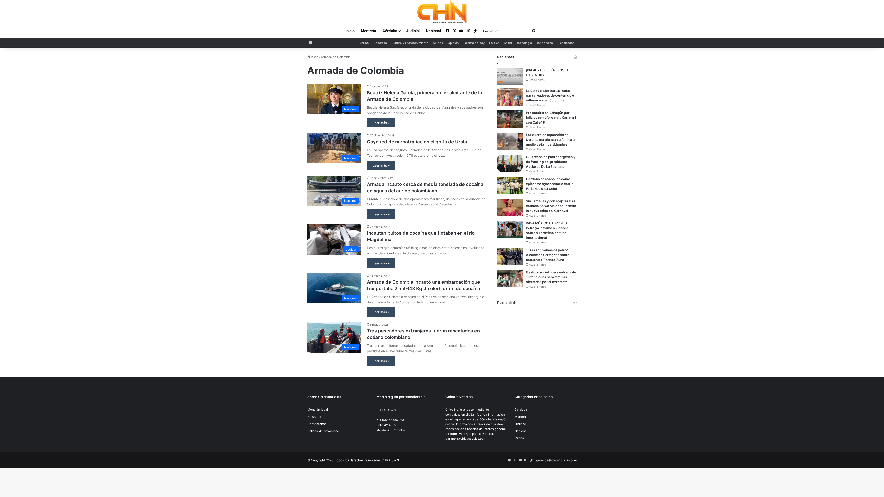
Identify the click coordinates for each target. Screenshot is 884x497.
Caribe (364, 43)
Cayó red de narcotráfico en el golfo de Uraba (417, 141)
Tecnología (524, 43)
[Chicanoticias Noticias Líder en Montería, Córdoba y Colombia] (442, 11)
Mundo (438, 43)
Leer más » (381, 123)
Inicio (350, 31)
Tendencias (544, 43)
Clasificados (565, 43)
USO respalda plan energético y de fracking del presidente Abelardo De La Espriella (550, 161)
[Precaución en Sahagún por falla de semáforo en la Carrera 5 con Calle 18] (510, 119)
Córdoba (390, 31)
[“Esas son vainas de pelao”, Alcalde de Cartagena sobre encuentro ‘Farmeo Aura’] (510, 256)
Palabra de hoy (474, 43)
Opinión (453, 43)
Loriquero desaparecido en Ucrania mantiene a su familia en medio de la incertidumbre (551, 139)
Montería (368, 31)
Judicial (413, 31)
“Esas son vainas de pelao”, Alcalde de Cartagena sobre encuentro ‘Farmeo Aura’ (547, 255)
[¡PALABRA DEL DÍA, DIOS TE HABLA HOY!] (510, 76)
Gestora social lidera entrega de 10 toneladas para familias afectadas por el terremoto (551, 277)
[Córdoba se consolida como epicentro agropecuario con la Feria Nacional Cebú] (510, 185)
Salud (508, 43)
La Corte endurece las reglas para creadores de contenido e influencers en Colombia (550, 95)
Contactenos (316, 424)
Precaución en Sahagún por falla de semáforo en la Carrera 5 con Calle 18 (551, 117)
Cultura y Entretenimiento (409, 43)
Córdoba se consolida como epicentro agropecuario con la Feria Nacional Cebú (549, 184)
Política (494, 43)
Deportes (380, 43)
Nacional (433, 31)
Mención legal (317, 409)
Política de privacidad (323, 431)
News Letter (316, 417)
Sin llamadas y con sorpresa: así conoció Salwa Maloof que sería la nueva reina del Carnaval (551, 206)
